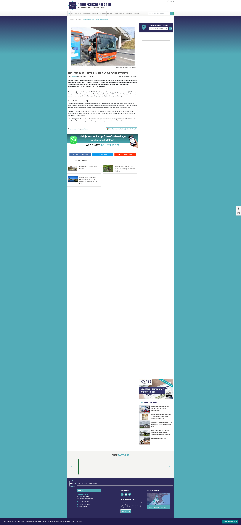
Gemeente (95, 13)
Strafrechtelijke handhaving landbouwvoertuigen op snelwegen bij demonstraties (160, 187)
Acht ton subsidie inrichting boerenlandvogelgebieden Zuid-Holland (125, 168)
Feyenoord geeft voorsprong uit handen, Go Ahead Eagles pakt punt (161, 179)
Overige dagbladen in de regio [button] (156, 262)
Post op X (103, 155)
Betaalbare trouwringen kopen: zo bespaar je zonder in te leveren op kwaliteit (161, 171)
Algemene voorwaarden (145, 277)
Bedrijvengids (87, 13)
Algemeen (78, 13)
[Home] (69, 13)
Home (71, 19)
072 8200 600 (84, 256)
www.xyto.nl (83, 261)
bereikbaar (84, 129)
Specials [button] (109, 13)
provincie (73, 129)
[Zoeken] (172, 13)
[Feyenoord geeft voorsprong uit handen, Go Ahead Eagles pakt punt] (144, 179)
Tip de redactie (126, 155)
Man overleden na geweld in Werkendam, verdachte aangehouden (160, 163)
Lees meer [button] (78, 521)
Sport (116, 13)
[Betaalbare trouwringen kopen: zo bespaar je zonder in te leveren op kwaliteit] (144, 171)
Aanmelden (126, 266)
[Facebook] (122, 249)
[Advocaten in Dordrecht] (144, 195)
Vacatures (129, 13)
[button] (69, 222)
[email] (238, 213)
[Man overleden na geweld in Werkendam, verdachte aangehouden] (144, 163)
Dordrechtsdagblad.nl (95, 4)
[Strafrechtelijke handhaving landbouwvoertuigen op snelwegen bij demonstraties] (144, 187)
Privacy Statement (166, 277)
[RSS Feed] (130, 249)
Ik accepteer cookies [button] (230, 521)
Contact (136, 13)
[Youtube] (126, 249)
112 (72, 13)
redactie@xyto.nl (84, 259)
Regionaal (103, 13)
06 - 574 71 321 (110, 145)
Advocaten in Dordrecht (159, 193)
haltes (78, 129)
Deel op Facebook (81, 155)
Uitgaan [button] (121, 13)
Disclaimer (156, 277)
